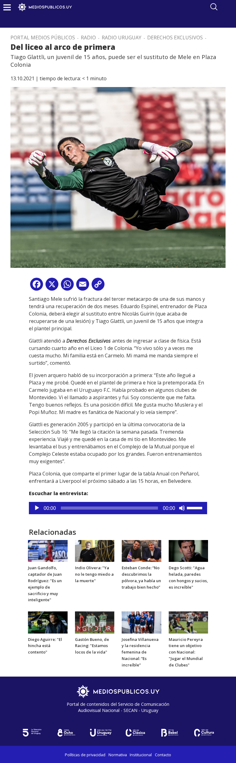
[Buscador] (214, 6)
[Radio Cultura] (204, 733)
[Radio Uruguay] (100, 733)
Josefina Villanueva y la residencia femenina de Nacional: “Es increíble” (140, 652)
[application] (118, 508)
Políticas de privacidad (85, 754)
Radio (88, 37)
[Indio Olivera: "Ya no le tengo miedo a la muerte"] (95, 550)
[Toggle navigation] (7, 7)
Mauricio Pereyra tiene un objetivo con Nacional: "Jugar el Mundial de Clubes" (186, 652)
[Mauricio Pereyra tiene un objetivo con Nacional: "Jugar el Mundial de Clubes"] (188, 622)
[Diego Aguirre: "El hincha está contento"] (48, 622)
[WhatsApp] (67, 286)
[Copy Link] (98, 286)
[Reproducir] (37, 508)
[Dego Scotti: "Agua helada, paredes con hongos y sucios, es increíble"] (188, 550)
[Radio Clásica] (135, 733)
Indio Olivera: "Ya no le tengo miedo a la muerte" (94, 574)
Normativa (117, 754)
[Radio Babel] (169, 733)
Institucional (141, 754)
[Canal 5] (32, 733)
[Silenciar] (182, 508)
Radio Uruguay (121, 37)
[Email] (82, 286)
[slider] (195, 507)
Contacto (163, 754)
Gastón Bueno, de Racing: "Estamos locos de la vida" (92, 646)
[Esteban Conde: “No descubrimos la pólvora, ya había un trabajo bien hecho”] (141, 550)
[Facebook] (36, 286)
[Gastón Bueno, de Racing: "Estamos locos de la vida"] (95, 622)
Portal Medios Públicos (42, 37)
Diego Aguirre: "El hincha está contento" (45, 646)
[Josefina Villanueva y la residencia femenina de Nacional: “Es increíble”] (141, 622)
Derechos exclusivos (175, 37)
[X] (52, 286)
